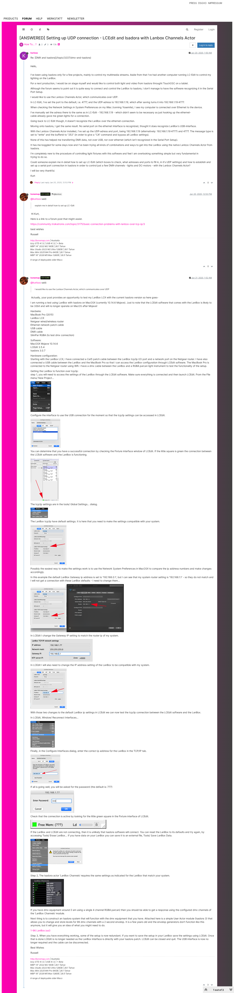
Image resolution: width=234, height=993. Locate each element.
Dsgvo (202, 3)
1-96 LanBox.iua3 (40, 930)
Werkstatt (55, 18)
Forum (27, 18)
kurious (34, 53)
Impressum (215, 3)
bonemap (35, 194)
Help (39, 18)
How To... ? (30, 44)
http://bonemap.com (40, 240)
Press (193, 3)
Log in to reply (206, 45)
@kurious (57, 194)
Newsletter (75, 18)
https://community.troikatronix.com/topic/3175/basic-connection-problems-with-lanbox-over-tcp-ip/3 (87, 224)
